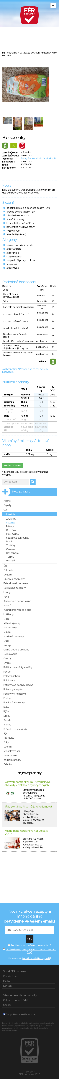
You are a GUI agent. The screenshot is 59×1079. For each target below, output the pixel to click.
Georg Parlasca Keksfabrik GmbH (38, 158)
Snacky (7, 724)
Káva (6, 597)
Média (6, 981)
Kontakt (7, 986)
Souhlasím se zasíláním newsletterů (31, 945)
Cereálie (10, 549)
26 (5, 147)
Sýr (5, 733)
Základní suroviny (12, 760)
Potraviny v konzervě (14, 694)
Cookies (7, 1005)
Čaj (5, 566)
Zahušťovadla (10, 755)
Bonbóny (11, 530)
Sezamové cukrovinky (17, 538)
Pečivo (6, 672)
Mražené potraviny (13, 636)
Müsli (5, 641)
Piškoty (10, 526)
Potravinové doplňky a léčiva (18, 685)
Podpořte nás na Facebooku (20, 1014)
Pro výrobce (9, 976)
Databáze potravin (29, 53)
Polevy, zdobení (11, 676)
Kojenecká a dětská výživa (17, 601)
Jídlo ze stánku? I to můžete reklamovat (28, 806)
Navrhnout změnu (12, 466)
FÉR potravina (9, 53)
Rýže (6, 711)
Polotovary (9, 680)
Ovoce (7, 663)
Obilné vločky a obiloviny (16, 649)
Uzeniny (7, 747)
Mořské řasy (9, 627)
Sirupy (6, 716)
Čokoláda (8, 570)
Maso (6, 619)
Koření (6, 605)
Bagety (7, 505)
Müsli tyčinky (12, 534)
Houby (6, 592)
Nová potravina (21, 491)
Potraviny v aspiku (13, 689)
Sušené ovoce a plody (15, 729)
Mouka (6, 632)
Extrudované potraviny (15, 583)
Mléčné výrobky (11, 623)
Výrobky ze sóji (11, 751)
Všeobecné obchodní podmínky (20, 995)
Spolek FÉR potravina (14, 971)
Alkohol (7, 501)
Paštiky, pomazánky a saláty (17, 667)
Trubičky (10, 545)
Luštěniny (8, 614)
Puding (6, 698)
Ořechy (7, 658)
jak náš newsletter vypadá (36, 958)
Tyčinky (10, 557)
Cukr (5, 510)
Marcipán (11, 560)
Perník (9, 541)
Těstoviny (8, 738)
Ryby (6, 707)
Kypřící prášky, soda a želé (17, 610)
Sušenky (46, 53)
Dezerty (7, 575)
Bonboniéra (12, 553)
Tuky (6, 742)
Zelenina (7, 764)
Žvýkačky (11, 519)
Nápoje (7, 645)
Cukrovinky (9, 514)
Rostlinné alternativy (14, 702)
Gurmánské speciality (14, 588)
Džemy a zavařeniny (14, 579)
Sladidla (7, 720)
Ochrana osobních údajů (15, 1000)
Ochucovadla (10, 654)
